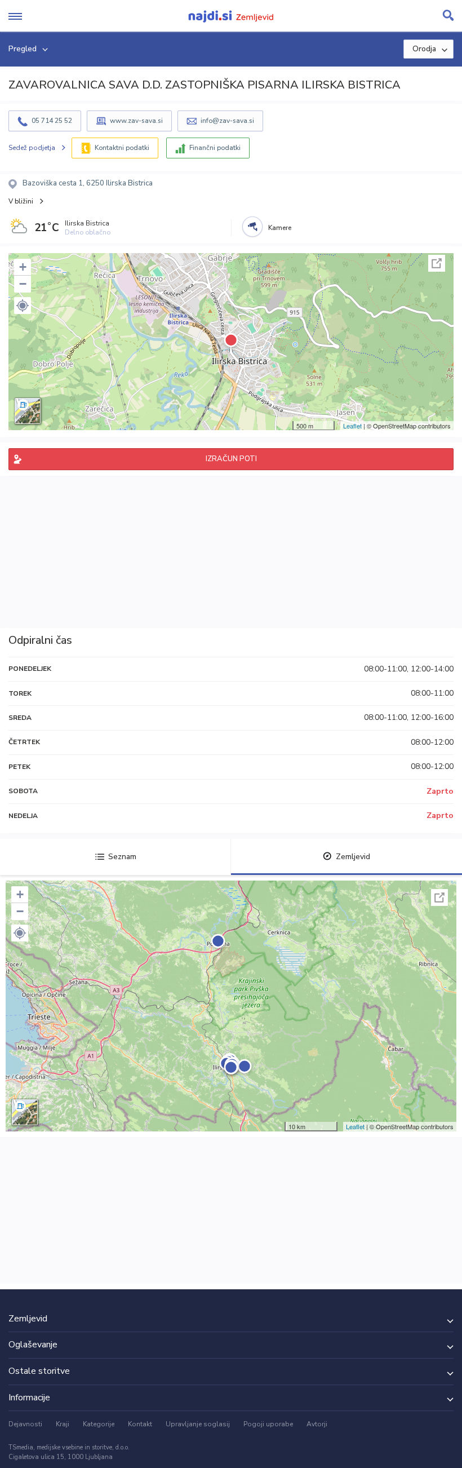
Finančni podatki (215, 147)
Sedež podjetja (31, 147)
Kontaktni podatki (122, 147)
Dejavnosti (25, 1424)
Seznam (122, 856)
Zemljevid (353, 856)
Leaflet (352, 425)
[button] (22, 305)
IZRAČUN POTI (231, 459)
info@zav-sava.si (227, 120)
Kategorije (98, 1424)
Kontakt (140, 1424)
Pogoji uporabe (268, 1424)
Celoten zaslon (436, 263)
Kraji (62, 1424)
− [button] (22, 284)
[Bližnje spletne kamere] (252, 226)
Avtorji (316, 1424)
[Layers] (27, 411)
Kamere (279, 227)
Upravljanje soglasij (198, 1424)
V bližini (20, 201)
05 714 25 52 (52, 120)
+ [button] (22, 267)
